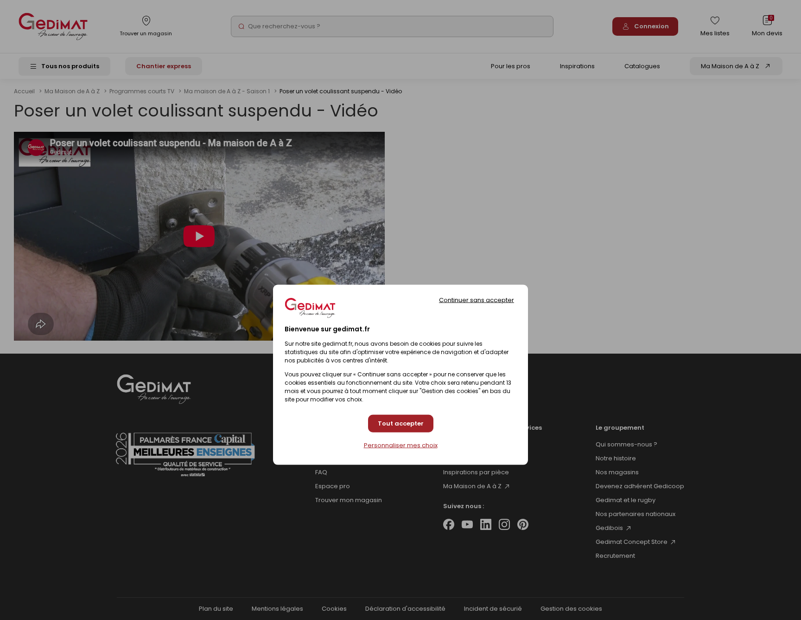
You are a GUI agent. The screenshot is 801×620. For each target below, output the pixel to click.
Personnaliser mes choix (401, 445)
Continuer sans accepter (476, 299)
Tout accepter (401, 423)
